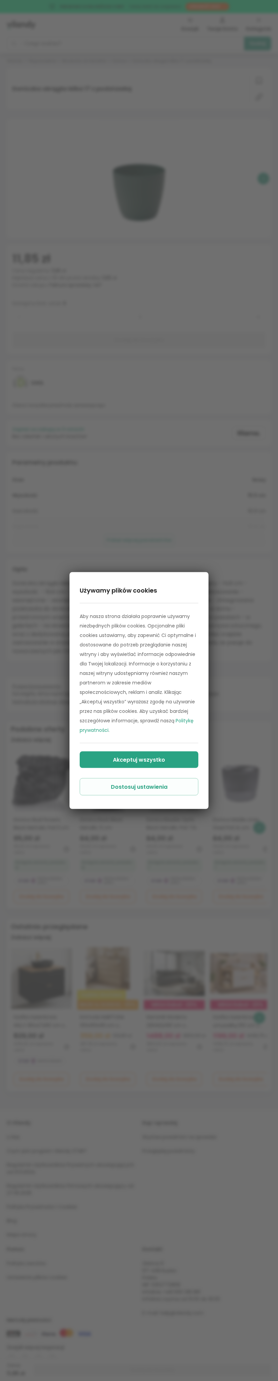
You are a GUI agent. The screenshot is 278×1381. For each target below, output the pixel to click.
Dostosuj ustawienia (139, 787)
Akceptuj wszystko (139, 760)
